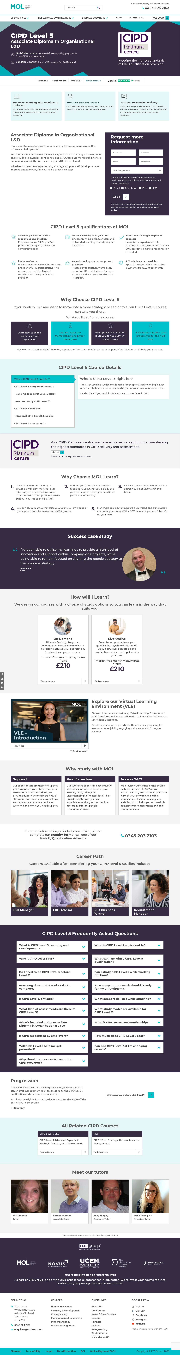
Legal (49, 1351)
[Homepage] (21, 7)
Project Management (63, 1325)
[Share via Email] (2, 683)
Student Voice (99, 1333)
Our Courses (98, 1310)
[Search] (98, 7)
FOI (83, 1351)
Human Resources (61, 1306)
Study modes (59, 81)
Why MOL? (76, 81)
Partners (96, 1321)
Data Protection (66, 1351)
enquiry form (61, 834)
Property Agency (60, 1321)
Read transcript (80, 751)
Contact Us (137, 18)
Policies (95, 1325)
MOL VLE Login (100, 1337)
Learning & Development (65, 1310)
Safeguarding (99, 1329)
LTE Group (161, 1329)
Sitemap (15, 1351)
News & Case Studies (103, 1314)
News (119, 18)
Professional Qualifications (54, 18)
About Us (96, 1306)
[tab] (42, 379)
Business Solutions (93, 18)
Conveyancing (59, 1314)
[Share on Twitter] (2, 679)
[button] (50, 724)
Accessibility (33, 1351)
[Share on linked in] (2, 687)
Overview (43, 81)
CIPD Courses (18, 18)
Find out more (93, 81)
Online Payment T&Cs (102, 1351)
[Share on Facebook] (2, 674)
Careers (95, 1318)
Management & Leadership (66, 1318)
